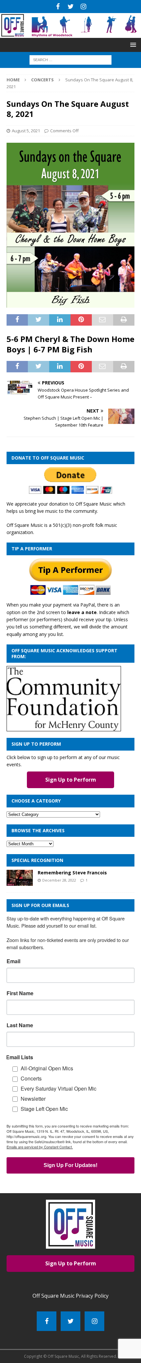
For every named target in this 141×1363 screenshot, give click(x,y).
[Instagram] (83, 6)
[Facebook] (58, 6)
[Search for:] (70, 60)
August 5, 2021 (26, 131)
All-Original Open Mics (47, 1068)
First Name (20, 993)
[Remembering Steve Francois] (20, 878)
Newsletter (33, 1098)
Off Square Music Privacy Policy (70, 1295)
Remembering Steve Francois (72, 872)
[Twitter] (70, 6)
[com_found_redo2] (64, 727)
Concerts (31, 1078)
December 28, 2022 (59, 880)
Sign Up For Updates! (70, 1165)
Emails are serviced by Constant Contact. (40, 1146)
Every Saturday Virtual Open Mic (58, 1088)
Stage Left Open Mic (44, 1108)
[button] (132, 45)
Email (13, 961)
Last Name (20, 1025)
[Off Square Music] (70, 34)
